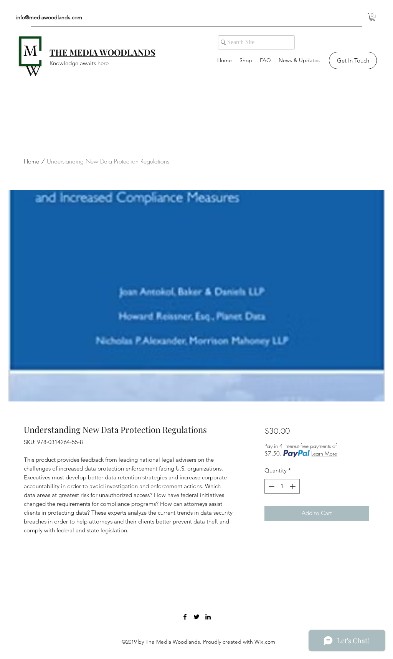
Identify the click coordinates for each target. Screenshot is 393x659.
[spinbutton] (282, 486)
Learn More (324, 453)
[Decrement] (271, 486)
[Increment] (293, 486)
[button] (372, 17)
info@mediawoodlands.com (49, 17)
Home (31, 161)
